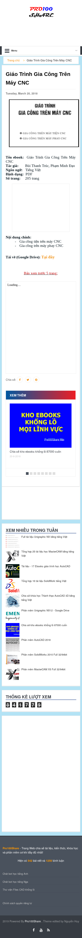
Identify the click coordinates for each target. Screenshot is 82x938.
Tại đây (48, 257)
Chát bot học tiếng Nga (15, 881)
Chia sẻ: (11, 379)
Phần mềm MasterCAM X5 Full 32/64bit (43, 669)
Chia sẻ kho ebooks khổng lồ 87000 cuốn (35, 451)
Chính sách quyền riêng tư (17, 903)
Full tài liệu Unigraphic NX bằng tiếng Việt (44, 537)
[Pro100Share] (41, 11)
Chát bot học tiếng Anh (15, 873)
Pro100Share (33, 921)
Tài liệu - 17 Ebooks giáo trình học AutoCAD (45, 566)
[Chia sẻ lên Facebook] (20, 380)
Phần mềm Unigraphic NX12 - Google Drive (45, 610)
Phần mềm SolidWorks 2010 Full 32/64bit (44, 654)
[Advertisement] (41, 208)
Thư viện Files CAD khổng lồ (19, 889)
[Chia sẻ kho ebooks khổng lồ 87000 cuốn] (41, 426)
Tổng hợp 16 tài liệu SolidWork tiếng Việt (43, 581)
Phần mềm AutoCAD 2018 (36, 640)
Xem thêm (18, 395)
